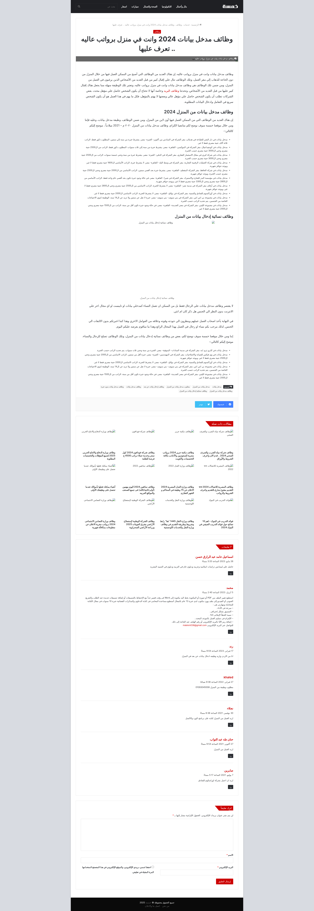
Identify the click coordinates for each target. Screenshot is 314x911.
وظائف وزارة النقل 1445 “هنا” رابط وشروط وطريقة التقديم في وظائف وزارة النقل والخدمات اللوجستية (177, 524)
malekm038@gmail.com (195, 625)
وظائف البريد (171, 90)
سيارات (135, 6)
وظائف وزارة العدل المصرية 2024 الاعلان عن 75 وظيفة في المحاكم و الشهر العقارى (177, 489)
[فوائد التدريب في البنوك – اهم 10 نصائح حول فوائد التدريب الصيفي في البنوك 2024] (216, 508)
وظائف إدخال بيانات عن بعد (154, 387)
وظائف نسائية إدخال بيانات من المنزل (193, 391)
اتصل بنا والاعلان (152, 906)
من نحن (165, 906)
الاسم (230, 855)
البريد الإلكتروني (225, 867)
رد (231, 573)
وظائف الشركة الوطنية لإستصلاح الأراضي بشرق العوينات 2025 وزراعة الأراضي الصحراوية (139, 524)
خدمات (186, 24)
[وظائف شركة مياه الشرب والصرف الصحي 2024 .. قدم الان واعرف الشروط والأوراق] (216, 439)
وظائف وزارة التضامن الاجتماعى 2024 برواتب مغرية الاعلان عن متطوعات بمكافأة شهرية (100, 524)
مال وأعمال (181, 6)
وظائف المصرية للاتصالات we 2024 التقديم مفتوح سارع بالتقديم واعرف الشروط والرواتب (216, 489)
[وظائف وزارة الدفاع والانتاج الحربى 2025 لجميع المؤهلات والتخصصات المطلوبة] (98, 439)
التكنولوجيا (167, 6)
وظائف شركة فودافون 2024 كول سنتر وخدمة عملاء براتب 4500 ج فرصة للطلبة (138, 455)
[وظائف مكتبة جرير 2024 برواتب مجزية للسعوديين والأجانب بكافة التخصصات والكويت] (176, 439)
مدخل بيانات (216, 387)
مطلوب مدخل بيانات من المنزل (178, 387)
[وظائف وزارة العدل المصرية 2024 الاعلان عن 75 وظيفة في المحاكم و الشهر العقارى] (176, 474)
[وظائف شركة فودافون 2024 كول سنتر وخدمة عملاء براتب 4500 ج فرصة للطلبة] (137, 439)
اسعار (124, 6)
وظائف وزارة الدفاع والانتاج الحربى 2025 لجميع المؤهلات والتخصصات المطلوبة (99, 455)
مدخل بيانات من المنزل (201, 387)
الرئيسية (195, 24)
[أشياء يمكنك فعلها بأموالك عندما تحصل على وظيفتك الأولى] (98, 474)
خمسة (148, 902)
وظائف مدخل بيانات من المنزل (221, 391)
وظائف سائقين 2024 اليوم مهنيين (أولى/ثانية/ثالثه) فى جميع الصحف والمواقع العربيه (138, 489)
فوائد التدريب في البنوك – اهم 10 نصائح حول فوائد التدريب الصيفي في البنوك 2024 (216, 524)
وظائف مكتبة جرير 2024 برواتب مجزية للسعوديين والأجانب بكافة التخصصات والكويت (178, 455)
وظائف (179, 24)
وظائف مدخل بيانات (133, 387)
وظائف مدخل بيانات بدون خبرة (112, 387)
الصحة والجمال (150, 6)
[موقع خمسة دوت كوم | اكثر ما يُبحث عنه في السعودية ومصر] (230, 6)
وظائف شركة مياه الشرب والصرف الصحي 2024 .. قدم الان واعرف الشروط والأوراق (216, 455)
